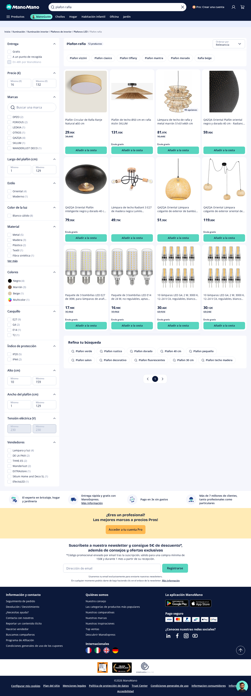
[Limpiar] (182, 7)
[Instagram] (186, 636)
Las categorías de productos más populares (113, 607)
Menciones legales (74, 685)
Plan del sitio (51, 685)
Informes (234, 685)
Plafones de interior (61, 31)
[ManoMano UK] (106, 650)
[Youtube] (195, 636)
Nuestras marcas (96, 618)
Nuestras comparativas (100, 612)
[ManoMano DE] (115, 650)
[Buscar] (52, 7)
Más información (171, 580)
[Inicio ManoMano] (24, 7)
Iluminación (18, 31)
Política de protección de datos (109, 685)
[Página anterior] (148, 379)
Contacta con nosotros (20, 618)
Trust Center (140, 685)
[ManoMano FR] (89, 650)
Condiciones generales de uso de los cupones (34, 646)
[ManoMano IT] (98, 650)
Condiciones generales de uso (170, 685)
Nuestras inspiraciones (100, 623)
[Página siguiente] (163, 379)
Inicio (7, 31)
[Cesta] (242, 7)
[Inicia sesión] (233, 7)
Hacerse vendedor (17, 629)
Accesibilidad (125, 691)
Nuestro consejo (96, 601)
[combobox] (229, 43)
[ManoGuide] (242, 686)
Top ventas (92, 629)
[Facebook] (177, 636)
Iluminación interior (37, 31)
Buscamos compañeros (20, 634)
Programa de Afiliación (20, 640)
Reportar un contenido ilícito (24, 623)
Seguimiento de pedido (20, 601)
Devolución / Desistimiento (22, 607)
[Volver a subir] (240, 650)
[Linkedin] (168, 636)
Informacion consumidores (209, 685)
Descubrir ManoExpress (100, 634)
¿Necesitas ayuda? (17, 612)
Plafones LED (81, 31)
